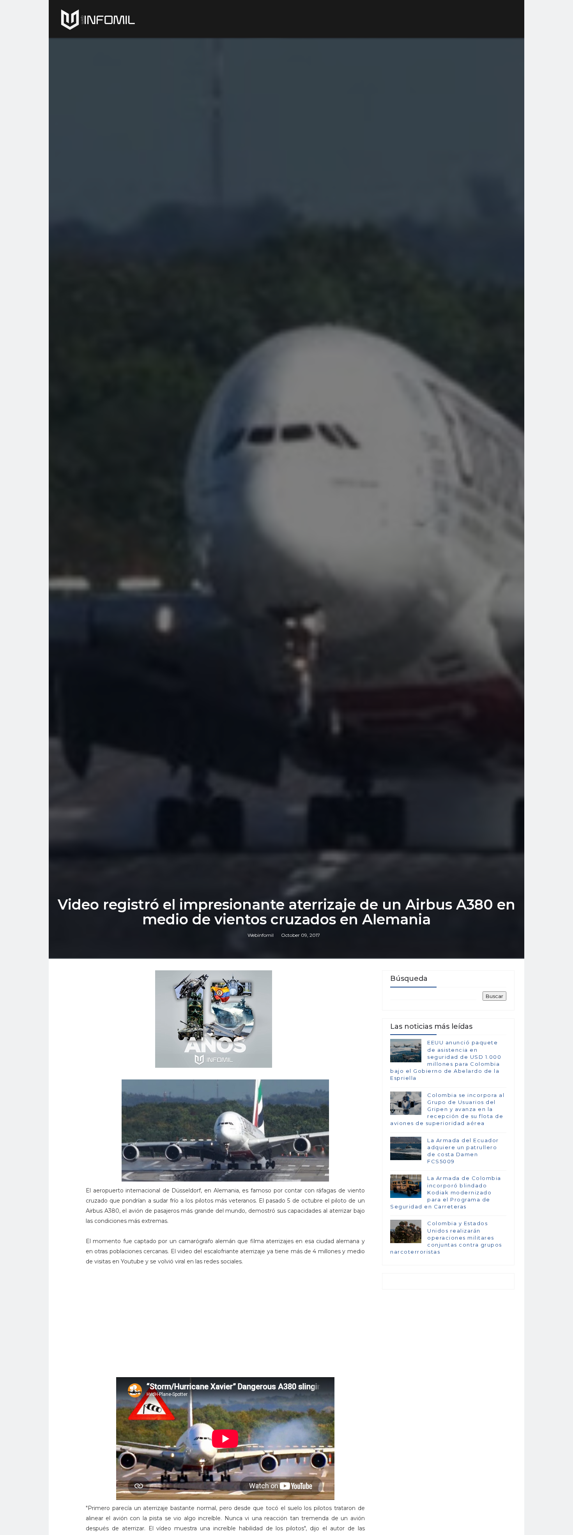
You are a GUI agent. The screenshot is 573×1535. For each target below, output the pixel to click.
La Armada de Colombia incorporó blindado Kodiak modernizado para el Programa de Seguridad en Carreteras (445, 1192)
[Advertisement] (225, 1325)
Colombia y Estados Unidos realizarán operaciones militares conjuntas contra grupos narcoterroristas (446, 1237)
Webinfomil (261, 935)
